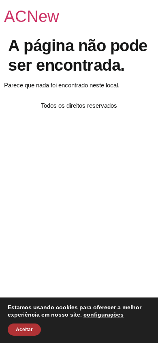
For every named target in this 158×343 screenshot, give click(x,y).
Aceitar (24, 329)
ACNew (31, 16)
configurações (103, 314)
